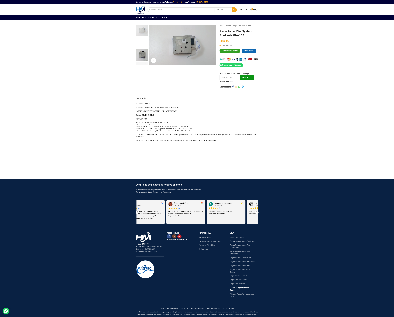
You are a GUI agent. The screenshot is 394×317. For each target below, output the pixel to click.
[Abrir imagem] (153, 60)
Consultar (247, 78)
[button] (139, 63)
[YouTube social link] (179, 236)
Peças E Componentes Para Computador (240, 246)
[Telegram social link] (242, 87)
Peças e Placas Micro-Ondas (240, 258)
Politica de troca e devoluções (210, 241)
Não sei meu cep (226, 81)
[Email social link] (236, 87)
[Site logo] (140, 10)
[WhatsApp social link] (239, 87)
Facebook (167, 192)
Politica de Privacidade (207, 245)
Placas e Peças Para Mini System (238, 26)
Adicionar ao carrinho (230, 51)
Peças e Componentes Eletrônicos (242, 241)
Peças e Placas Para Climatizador (242, 262)
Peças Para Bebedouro (238, 280)
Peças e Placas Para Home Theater (240, 271)
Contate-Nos (203, 249)
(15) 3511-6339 (178, 2)
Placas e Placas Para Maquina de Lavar (242, 295)
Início (221, 26)
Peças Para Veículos (237, 284)
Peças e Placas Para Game (240, 266)
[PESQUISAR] (234, 9)
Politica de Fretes (205, 237)
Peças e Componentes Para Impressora (240, 252)
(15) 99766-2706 (202, 2)
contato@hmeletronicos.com (149, 247)
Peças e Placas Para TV (238, 276)
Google (155, 192)
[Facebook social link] (233, 87)
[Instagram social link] (174, 236)
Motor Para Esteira (237, 237)
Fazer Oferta (249, 51)
